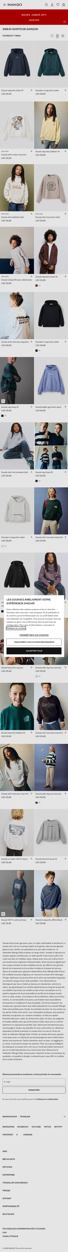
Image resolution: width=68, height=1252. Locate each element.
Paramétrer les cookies (34, 635)
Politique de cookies (15, 628)
